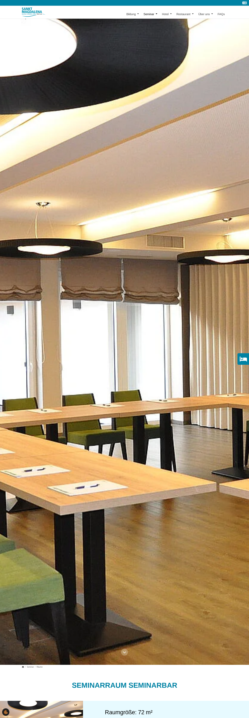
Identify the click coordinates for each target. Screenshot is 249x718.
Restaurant (183, 14)
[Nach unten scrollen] (124, 653)
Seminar (149, 14)
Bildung (131, 14)
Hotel (165, 14)
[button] (6, 712)
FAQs (221, 14)
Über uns (204, 14)
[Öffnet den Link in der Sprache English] (244, 3)
